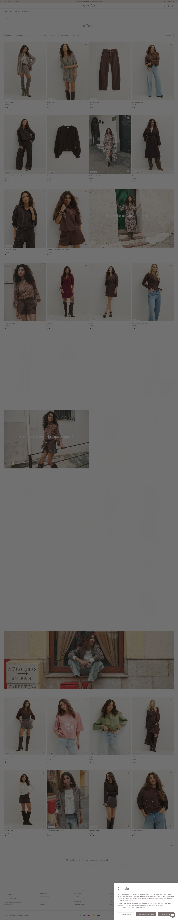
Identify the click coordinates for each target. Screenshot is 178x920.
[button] (172, 915)
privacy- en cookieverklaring (126, 907)
